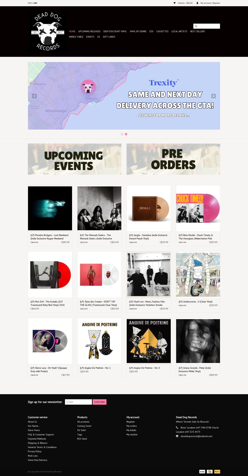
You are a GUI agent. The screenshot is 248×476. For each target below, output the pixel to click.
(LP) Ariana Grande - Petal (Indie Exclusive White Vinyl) (195, 369)
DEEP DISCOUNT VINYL (115, 31)
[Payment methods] (202, 471)
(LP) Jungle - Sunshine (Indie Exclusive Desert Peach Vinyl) (148, 237)
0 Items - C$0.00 (185, 3)
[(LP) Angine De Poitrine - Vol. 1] (99, 341)
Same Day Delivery (37, 459)
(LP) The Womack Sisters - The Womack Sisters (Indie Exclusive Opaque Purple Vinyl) (96, 237)
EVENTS (90, 36)
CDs (151, 31)
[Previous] (34, 96)
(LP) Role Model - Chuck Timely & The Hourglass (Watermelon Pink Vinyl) (196, 237)
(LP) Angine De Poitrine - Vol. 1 (95, 367)
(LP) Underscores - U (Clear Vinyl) (195, 301)
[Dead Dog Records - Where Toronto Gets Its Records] (48, 31)
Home (72, 31)
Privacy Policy (35, 451)
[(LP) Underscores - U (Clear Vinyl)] (198, 274)
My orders (132, 425)
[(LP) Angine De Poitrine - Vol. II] (149, 341)
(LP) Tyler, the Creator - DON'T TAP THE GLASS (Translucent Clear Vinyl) (98, 303)
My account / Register (210, 3)
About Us (32, 421)
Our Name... (34, 425)
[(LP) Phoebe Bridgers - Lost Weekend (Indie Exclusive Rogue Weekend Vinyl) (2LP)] (50, 208)
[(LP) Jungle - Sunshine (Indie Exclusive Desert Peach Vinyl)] (149, 208)
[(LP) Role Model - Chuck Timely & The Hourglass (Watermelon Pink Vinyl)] (198, 208)
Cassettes (162, 31)
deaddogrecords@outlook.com (196, 436)
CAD (35, 3)
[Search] (196, 26)
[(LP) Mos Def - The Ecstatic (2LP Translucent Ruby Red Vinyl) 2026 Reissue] (50, 274)
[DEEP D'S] (124, 96)
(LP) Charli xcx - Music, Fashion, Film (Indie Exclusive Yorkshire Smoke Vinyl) (147, 303)
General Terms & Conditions (42, 447)
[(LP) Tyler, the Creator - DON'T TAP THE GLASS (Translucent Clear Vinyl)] (99, 274)
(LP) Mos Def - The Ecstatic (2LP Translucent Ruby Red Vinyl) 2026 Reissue (48, 303)
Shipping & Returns (37, 442)
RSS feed (82, 438)
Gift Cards (109, 36)
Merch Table (76, 36)
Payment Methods (37, 438)
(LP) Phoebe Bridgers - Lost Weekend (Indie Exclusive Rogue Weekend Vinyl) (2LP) (49, 237)
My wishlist (132, 434)
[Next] (213, 96)
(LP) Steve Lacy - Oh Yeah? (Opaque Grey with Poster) (49, 369)
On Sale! (81, 430)
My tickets (131, 430)
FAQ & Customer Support (41, 434)
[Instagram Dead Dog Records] (217, 402)
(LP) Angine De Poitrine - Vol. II (144, 367)
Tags (79, 434)
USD (30, 3)
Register (131, 421)
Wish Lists (33, 455)
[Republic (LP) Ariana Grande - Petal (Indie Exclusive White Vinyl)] (198, 341)
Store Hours (34, 430)
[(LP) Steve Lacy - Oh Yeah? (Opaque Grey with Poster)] (50, 341)
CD (98, 36)
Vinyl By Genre (138, 31)
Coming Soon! (84, 425)
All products (83, 421)
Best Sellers (197, 31)
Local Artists (179, 31)
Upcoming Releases (89, 31)
